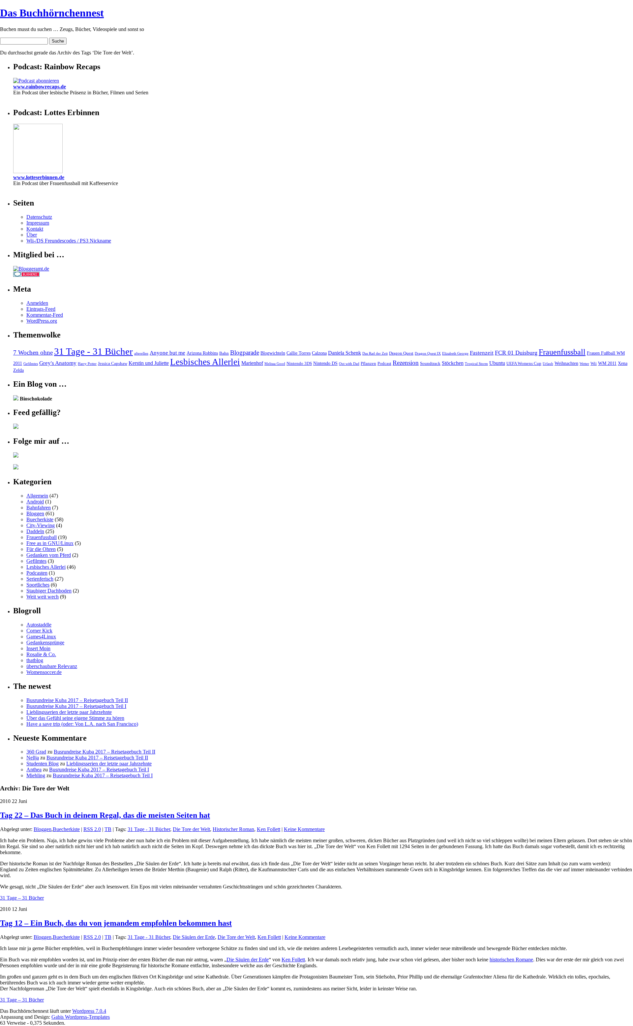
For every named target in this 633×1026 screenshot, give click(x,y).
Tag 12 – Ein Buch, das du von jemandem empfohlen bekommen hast (116, 923)
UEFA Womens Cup (523, 363)
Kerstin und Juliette (149, 363)
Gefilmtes (30, 364)
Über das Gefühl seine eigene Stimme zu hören (75, 718)
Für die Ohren (41, 549)
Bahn (224, 353)
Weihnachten (566, 363)
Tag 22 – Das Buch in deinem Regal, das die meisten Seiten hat (105, 815)
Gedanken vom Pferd (48, 555)
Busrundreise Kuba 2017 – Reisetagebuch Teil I (76, 706)
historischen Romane (511, 959)
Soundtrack (430, 363)
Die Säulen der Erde (194, 937)
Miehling (35, 775)
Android (35, 501)
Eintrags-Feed (40, 309)
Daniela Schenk (344, 353)
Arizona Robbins (202, 353)
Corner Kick (39, 630)
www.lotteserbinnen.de (38, 177)
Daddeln (35, 531)
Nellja (32, 757)
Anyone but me (167, 353)
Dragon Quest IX (428, 353)
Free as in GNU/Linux (50, 543)
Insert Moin (38, 648)
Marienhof (252, 363)
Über (31, 235)
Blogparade (244, 352)
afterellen (141, 353)
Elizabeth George (455, 353)
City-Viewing (40, 525)
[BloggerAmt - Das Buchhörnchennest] (31, 269)
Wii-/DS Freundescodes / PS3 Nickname (68, 240)
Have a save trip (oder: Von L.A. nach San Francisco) (82, 724)
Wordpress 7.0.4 (89, 1011)
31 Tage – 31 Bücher (22, 898)
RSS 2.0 (92, 829)
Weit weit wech (42, 596)
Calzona (319, 353)
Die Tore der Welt (191, 829)
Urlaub (548, 364)
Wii (593, 363)
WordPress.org (41, 321)
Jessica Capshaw (112, 363)
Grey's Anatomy (57, 363)
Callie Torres (298, 353)
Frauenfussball (562, 351)
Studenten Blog (42, 763)
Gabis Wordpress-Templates (80, 1017)
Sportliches (37, 585)
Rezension (406, 362)
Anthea (34, 769)
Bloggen (35, 513)
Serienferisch (39, 579)
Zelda (18, 370)
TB (108, 829)
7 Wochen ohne (33, 352)
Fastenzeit (482, 353)
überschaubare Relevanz (51, 666)
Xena (622, 363)
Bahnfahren (38, 507)
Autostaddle (38, 624)
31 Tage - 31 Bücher (93, 351)
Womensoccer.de (44, 672)
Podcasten (36, 573)
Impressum (37, 223)
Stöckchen (453, 363)
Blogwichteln (272, 353)
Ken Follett (268, 829)
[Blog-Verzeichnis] (26, 275)
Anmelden (37, 303)
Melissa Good (274, 364)
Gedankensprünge (45, 642)
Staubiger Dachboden (49, 590)
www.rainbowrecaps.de (39, 86)
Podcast (384, 363)
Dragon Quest (401, 353)
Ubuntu (497, 363)
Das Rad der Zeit (375, 353)
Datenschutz (39, 217)
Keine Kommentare (304, 829)
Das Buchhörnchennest (52, 13)
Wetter (584, 364)
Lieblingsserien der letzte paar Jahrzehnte (69, 712)
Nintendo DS (325, 363)
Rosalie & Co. (41, 654)
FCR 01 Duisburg (516, 352)
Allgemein (37, 495)
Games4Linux (41, 636)
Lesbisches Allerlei (205, 362)
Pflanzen (368, 363)
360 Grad (36, 751)
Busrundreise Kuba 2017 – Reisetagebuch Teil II (77, 700)
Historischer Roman (233, 829)
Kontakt (34, 229)
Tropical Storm (476, 364)
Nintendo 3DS (299, 363)
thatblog (34, 660)
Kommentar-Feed (44, 315)
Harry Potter (87, 364)
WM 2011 (607, 363)
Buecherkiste (39, 519)
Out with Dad (349, 364)
